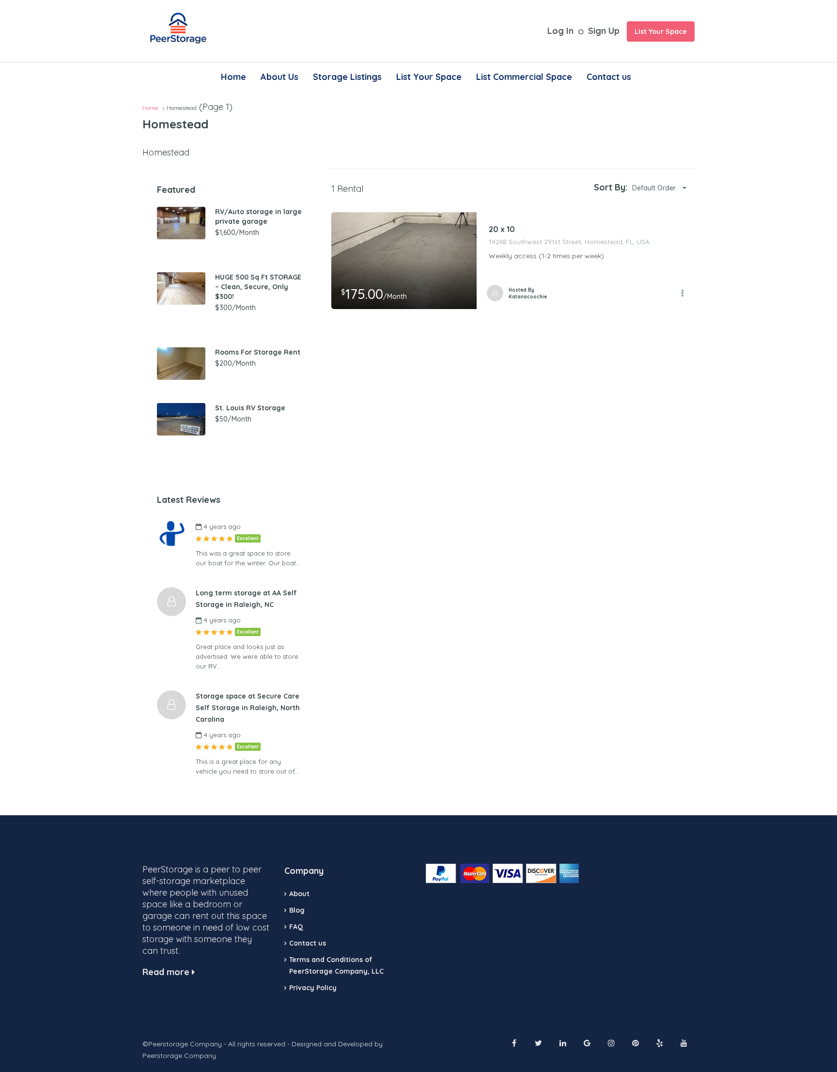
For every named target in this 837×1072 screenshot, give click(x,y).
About (299, 893)
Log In (560, 30)
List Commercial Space (524, 76)
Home (233, 76)
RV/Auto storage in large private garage (258, 216)
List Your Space (661, 31)
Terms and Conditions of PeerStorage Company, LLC (336, 965)
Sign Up (604, 30)
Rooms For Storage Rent (257, 352)
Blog (297, 910)
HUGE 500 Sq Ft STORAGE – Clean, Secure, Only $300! (258, 287)
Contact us (609, 76)
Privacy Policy (313, 987)
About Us (279, 76)
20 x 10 (502, 229)
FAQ (296, 926)
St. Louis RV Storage (250, 408)
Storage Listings (347, 76)
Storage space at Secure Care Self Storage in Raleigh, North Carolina (248, 708)
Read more (167, 972)
